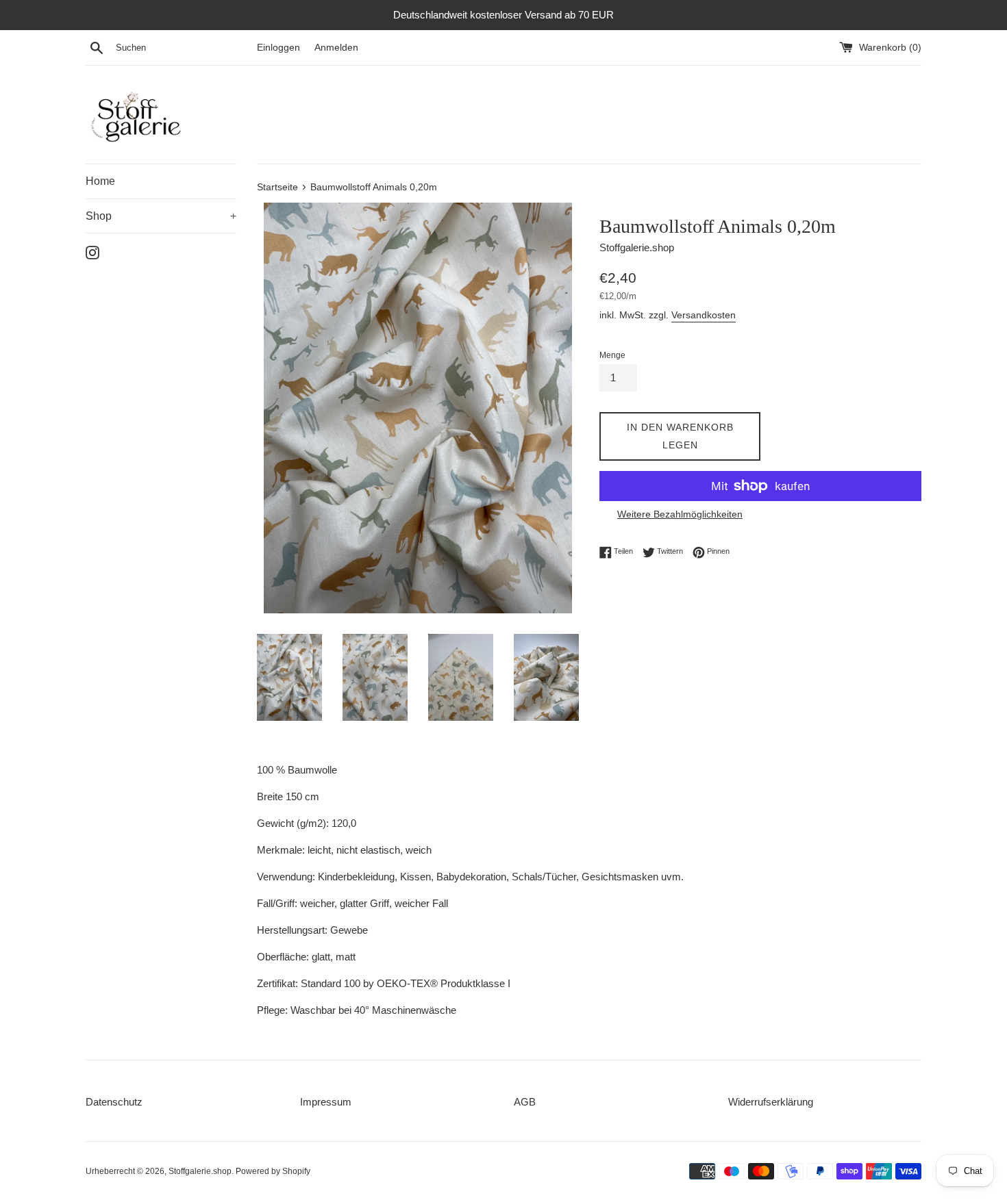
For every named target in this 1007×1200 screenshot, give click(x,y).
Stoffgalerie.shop (200, 1171)
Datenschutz (114, 1102)
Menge (612, 355)
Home (100, 181)
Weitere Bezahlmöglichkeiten (680, 514)
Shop (161, 216)
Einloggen (278, 47)
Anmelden (336, 47)
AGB (525, 1102)
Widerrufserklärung (770, 1102)
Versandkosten (703, 314)
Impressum (325, 1102)
